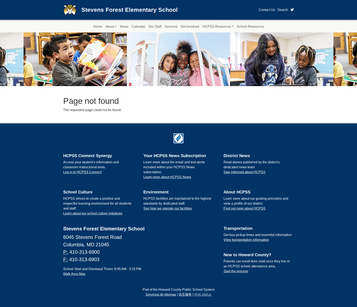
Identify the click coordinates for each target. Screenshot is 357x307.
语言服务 (185, 294)
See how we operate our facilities (167, 208)
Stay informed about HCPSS (244, 172)
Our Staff (155, 26)
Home (97, 26)
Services (171, 26)
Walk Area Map (74, 274)
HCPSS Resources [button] (216, 26)
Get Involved (190, 26)
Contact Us (267, 10)
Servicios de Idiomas (160, 294)
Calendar (138, 26)
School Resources (250, 26)
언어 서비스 (203, 294)
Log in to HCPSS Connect (82, 172)
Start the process (236, 271)
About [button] (109, 26)
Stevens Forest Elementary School (129, 10)
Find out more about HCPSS (244, 208)
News (124, 26)
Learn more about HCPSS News (167, 177)
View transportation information (246, 240)
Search (282, 10)
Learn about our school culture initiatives (92, 213)
